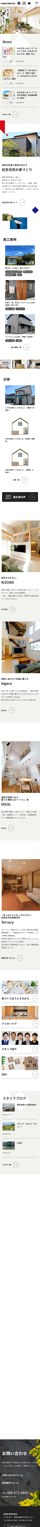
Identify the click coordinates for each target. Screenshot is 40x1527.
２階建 (19, 341)
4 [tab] (25, 31)
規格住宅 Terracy (8, 958)
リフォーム (20, 309)
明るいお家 (27, 272)
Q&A (4, 1074)
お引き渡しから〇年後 (13, 272)
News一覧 (7, 114)
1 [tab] (15, 31)
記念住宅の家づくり (9, 202)
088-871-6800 (17, 1492)
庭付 (19, 275)
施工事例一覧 (16, 347)
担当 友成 (10, 341)
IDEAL (3, 828)
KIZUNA (4, 609)
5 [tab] (28, 31)
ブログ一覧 (7, 1164)
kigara (4, 710)
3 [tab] (22, 31)
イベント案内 (8, 61)
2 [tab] (19, 31)
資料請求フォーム (10, 1482)
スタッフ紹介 (9, 1049)
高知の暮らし (10, 275)
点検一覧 (16, 480)
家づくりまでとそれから (15, 998)
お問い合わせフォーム (12, 1475)
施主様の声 (19, 497)
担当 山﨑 (10, 309)
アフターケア (9, 1023)
